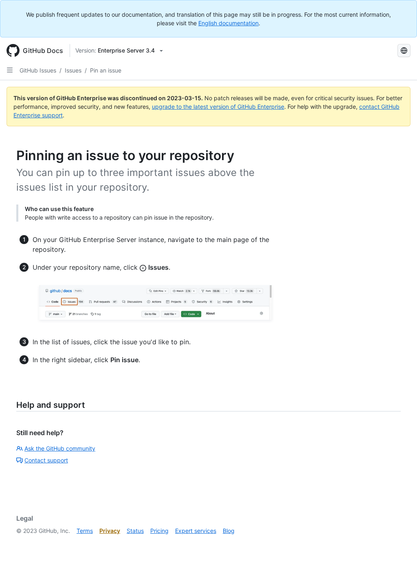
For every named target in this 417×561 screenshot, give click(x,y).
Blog (229, 530)
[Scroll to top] (399, 543)
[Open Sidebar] (9, 70)
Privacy (109, 530)
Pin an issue (105, 70)
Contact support (46, 460)
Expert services (195, 530)
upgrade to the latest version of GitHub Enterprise (218, 106)
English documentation (228, 23)
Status (135, 530)
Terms (85, 530)
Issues (73, 70)
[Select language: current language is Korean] (403, 50)
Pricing (159, 530)
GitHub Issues (38, 70)
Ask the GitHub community (59, 448)
